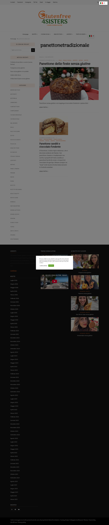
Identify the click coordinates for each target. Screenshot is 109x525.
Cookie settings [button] (43, 265)
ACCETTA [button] (51, 265)
